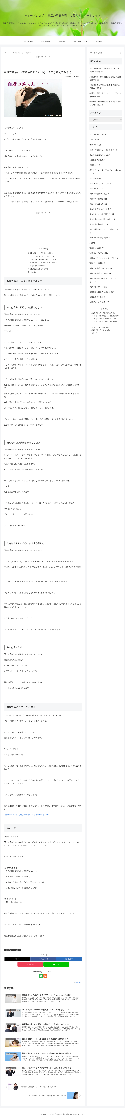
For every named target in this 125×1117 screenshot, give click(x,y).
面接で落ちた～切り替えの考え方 (41, 253)
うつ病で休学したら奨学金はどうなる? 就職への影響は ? (104, 70)
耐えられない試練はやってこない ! (43, 259)
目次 (40, 249)
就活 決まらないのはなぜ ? (13, 950)
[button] (120, 53)
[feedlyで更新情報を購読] (41, 976)
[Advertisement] (43, 62)
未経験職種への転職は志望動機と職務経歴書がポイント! (105, 78)
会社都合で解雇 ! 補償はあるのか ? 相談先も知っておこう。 (105, 103)
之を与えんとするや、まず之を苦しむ (44, 262)
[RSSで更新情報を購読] (45, 976)
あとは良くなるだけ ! (38, 265)
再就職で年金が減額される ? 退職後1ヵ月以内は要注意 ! (105, 86)
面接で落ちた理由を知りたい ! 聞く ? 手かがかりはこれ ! (26, 815)
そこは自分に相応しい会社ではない (43, 256)
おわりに (33, 272)
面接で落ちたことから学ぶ (39, 269)
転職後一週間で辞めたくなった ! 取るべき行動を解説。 (105, 94)
